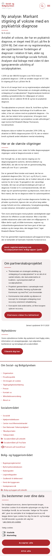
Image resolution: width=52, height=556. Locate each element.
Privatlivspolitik (9, 377)
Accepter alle (26, 543)
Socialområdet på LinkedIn (14, 438)
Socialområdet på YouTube (15, 442)
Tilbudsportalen (9, 431)
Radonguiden (8, 470)
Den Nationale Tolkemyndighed (15, 427)
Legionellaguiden (10, 474)
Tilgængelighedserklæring (13, 384)
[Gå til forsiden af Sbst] (7, 6)
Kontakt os (7, 392)
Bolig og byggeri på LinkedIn (15, 490)
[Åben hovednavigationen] (49, 6)
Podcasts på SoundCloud (15, 447)
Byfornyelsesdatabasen (12, 467)
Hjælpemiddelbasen (11, 419)
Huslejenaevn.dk (9, 486)
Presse (5, 388)
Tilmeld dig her (12, 351)
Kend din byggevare (11, 482)
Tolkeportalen (8, 435)
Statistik (10, 532)
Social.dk (6, 415)
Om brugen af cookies (12, 381)
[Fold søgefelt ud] (42, 6)
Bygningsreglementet (12, 463)
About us (6, 400)
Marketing (11, 535)
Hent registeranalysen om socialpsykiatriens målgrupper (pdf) (23, 248)
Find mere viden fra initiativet (23, 315)
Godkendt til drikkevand (12, 478)
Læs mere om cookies (12, 522)
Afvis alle (26, 551)
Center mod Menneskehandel (15, 423)
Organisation (8, 373)
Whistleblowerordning (12, 396)
